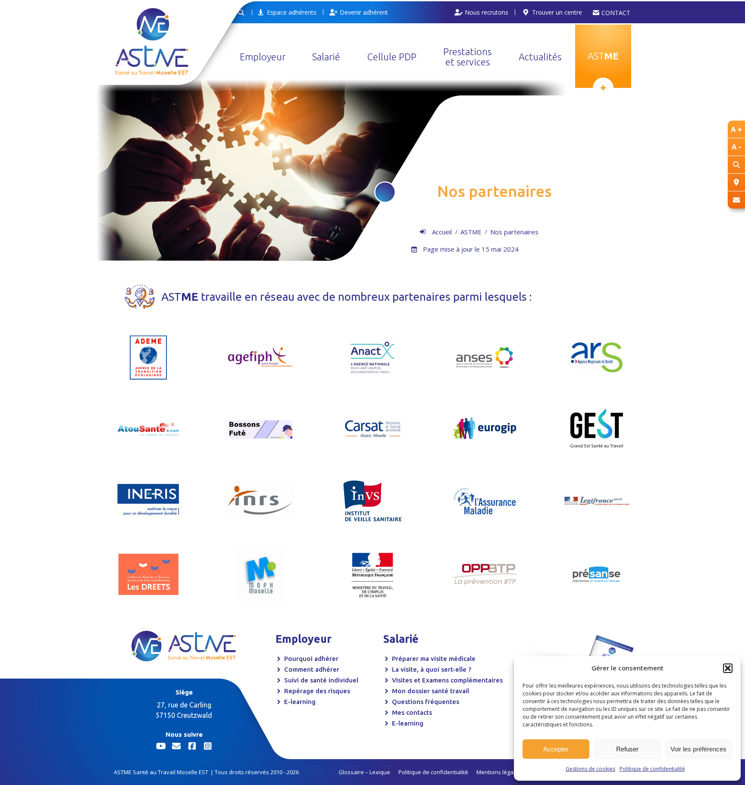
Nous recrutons (486, 12)
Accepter (556, 749)
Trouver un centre (557, 12)
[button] (727, 668)
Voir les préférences (698, 749)
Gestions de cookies (590, 769)
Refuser (627, 749)
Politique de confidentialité (652, 769)
